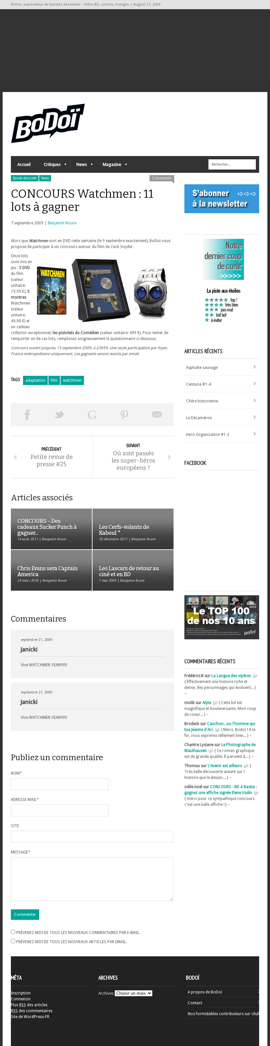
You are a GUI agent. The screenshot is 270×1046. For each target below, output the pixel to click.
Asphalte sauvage (202, 367)
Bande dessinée (25, 178)
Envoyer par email (157, 414)
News (78, 166)
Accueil (24, 164)
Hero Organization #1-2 (208, 434)
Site (15, 826)
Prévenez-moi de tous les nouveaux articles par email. (71, 942)
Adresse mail (25, 799)
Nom (16, 773)
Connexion (21, 999)
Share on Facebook (27, 414)
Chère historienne (202, 401)
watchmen (72, 380)
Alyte (206, 702)
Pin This (124, 414)
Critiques (49, 166)
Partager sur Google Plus (92, 414)
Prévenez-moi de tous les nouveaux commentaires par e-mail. (78, 932)
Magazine (108, 166)
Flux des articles (29, 1005)
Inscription (21, 993)
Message (20, 852)
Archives (106, 993)
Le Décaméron (199, 418)
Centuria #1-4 (198, 384)
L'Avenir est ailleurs (225, 765)
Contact (195, 1003)
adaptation (35, 380)
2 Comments (162, 178)
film (54, 380)
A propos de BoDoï (205, 992)
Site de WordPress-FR (30, 1016)
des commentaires (31, 1011)
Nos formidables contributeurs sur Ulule (224, 1014)
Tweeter (59, 414)
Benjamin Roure (62, 223)
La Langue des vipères (231, 675)
